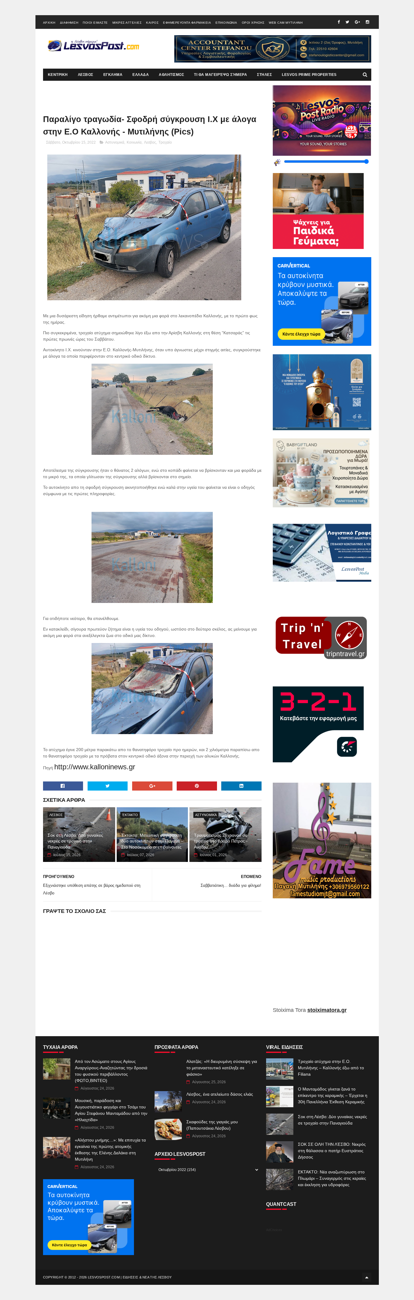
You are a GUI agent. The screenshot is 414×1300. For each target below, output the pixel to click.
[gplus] (357, 22)
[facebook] (339, 22)
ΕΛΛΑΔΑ (140, 75)
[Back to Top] (366, 1277)
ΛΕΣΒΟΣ (85, 75)
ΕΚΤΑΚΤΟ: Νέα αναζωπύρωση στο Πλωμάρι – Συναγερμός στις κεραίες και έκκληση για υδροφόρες (332, 1178)
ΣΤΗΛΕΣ (264, 75)
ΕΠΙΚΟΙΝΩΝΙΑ (226, 22)
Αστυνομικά (114, 142)
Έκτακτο (130, 815)
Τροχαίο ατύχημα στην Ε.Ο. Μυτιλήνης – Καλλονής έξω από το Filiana (331, 1068)
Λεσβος (150, 142)
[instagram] (367, 22)
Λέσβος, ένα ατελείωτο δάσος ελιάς (219, 1094)
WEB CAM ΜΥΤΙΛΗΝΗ (285, 22)
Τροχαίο (165, 142)
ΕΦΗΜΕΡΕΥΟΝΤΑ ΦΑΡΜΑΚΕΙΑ (187, 22)
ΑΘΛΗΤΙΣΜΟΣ (171, 75)
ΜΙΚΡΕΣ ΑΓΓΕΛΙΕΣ (127, 22)
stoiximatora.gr (327, 1010)
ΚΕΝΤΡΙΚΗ (58, 75)
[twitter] (347, 22)
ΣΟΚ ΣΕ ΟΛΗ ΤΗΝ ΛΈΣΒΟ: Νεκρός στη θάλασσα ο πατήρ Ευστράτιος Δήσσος (332, 1150)
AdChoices (274, 1230)
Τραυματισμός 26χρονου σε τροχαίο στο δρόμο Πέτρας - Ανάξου (221, 841)
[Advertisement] (322, 957)
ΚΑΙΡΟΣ (152, 22)
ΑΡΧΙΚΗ (49, 22)
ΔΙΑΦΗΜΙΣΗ (69, 22)
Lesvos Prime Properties (309, 75)
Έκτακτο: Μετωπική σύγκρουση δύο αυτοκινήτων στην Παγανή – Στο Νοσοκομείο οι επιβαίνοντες (152, 841)
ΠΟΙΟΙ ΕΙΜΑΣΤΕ (95, 22)
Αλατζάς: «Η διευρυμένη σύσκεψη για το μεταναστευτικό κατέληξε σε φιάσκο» (221, 1068)
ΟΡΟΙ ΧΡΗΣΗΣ (253, 22)
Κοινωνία (134, 142)
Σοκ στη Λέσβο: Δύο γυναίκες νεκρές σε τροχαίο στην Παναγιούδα (75, 841)
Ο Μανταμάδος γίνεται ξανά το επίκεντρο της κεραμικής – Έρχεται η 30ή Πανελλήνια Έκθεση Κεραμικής (332, 1095)
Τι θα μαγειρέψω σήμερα (220, 75)
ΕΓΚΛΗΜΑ (113, 75)
